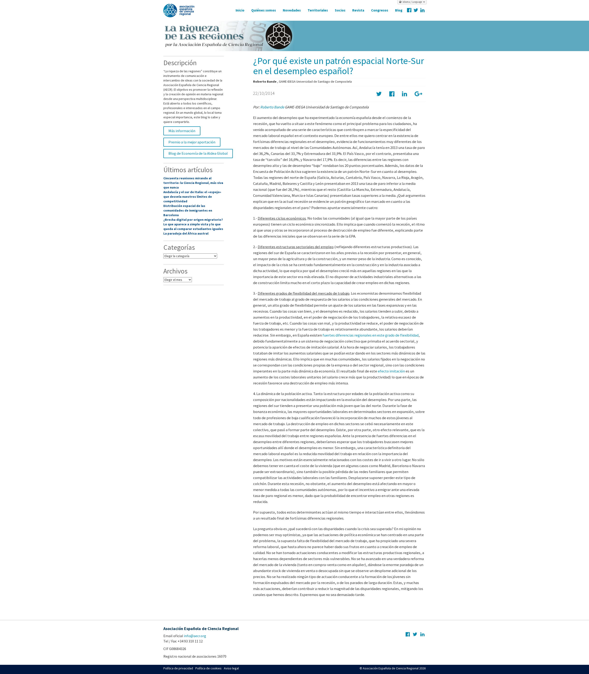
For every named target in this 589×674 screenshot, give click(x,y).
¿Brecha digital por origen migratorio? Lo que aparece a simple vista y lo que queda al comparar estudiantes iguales (193, 224)
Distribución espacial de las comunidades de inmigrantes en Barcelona (187, 210)
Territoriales (318, 10)
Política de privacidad (178, 668)
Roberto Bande (272, 107)
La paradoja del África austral (185, 233)
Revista (358, 10)
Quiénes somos (263, 10)
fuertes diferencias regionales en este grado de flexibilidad (371, 335)
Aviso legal (231, 668)
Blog (398, 10)
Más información (181, 130)
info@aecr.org (195, 635)
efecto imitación (391, 371)
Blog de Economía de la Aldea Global (198, 153)
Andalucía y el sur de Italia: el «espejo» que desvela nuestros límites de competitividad (192, 196)
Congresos (379, 10)
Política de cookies (208, 668)
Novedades (292, 10)
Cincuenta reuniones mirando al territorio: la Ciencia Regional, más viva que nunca (193, 182)
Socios (340, 10)
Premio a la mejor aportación (191, 142)
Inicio (240, 10)
